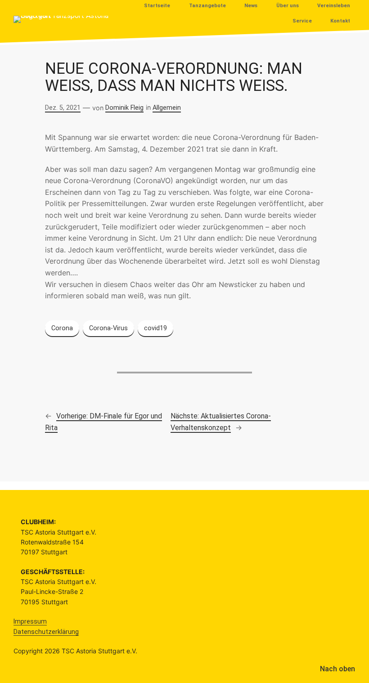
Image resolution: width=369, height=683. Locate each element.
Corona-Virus (108, 328)
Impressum (30, 621)
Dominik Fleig (124, 108)
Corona (62, 328)
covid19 (155, 328)
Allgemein (167, 108)
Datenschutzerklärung (46, 631)
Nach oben (337, 669)
